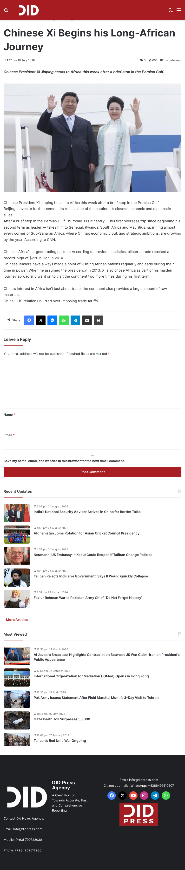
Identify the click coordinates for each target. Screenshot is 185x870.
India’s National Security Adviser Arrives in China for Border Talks (87, 512)
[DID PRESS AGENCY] (28, 10)
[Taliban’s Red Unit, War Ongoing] (17, 739)
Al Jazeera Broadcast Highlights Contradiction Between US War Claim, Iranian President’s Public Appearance (107, 656)
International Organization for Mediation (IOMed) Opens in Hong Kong (91, 676)
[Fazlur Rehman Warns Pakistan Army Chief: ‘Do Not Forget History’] (17, 599)
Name (9, 414)
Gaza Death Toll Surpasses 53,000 (62, 719)
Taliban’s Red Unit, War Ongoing (60, 740)
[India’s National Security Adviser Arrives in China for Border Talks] (17, 513)
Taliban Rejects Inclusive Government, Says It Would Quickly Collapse (91, 576)
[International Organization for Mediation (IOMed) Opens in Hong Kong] (17, 677)
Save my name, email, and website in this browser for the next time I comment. (64, 461)
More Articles (17, 619)
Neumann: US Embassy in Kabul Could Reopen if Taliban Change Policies (93, 555)
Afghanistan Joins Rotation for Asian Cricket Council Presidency (86, 533)
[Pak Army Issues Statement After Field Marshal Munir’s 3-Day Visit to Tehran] (17, 699)
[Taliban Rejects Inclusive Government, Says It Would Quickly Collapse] (17, 577)
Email (9, 435)
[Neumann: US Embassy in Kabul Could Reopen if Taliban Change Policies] (17, 556)
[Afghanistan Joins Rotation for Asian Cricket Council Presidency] (17, 535)
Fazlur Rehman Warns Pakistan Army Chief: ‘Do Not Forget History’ (88, 598)
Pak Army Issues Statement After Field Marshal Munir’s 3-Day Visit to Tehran (96, 697)
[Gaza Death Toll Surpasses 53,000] (17, 720)
